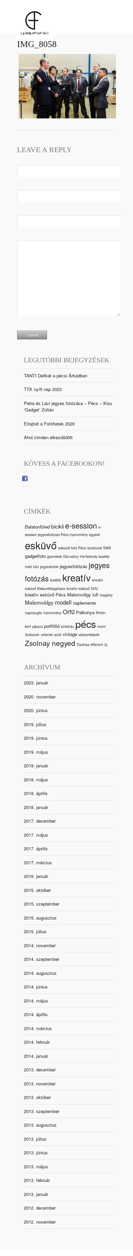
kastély (55, 579)
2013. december (40, 1069)
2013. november (40, 1083)
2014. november (40, 945)
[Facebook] (25, 479)
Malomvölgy (39, 602)
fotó (107, 547)
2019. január (36, 765)
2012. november (40, 1221)
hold (28, 566)
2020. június (36, 710)
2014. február (37, 1042)
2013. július (35, 1139)
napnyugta (33, 612)
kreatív (76, 577)
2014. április (36, 1014)
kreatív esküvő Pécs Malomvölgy (58, 594)
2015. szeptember (41, 903)
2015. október (37, 890)
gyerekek (54, 556)
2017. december (40, 821)
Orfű (69, 611)
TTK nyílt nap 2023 (43, 389)
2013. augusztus (40, 1125)
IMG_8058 (37, 44)
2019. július (35, 724)
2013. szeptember (41, 1111)
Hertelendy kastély (94, 556)
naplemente (84, 603)
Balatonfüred (37, 526)
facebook (94, 547)
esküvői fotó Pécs (72, 547)
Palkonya (85, 612)
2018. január (36, 807)
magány (106, 594)
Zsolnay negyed (50, 643)
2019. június (36, 738)
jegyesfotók (49, 566)
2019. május (36, 752)
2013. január (36, 1194)
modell (63, 602)
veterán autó (51, 634)
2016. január (36, 876)
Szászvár (32, 634)
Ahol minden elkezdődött (48, 437)
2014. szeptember (41, 959)
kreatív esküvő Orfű (82, 588)
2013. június (36, 1152)
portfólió (52, 626)
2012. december (40, 1207)
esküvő (41, 545)
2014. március (38, 1028)
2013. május (36, 1166)
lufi (95, 594)
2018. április (36, 793)
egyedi (94, 534)
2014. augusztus (40, 973)
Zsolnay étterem (90, 644)
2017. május (36, 835)
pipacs (37, 626)
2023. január (36, 682)
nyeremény (52, 612)
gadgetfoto (35, 556)
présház (67, 626)
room (101, 626)
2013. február (37, 1180)
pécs (85, 624)
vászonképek (88, 634)
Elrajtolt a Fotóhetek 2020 (49, 423)
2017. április (36, 848)
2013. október (37, 1097)
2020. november (40, 696)
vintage (70, 634)
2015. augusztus (40, 917)
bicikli (57, 526)
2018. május (36, 779)
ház (36, 566)
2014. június (36, 986)
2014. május (36, 1000)
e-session (81, 525)
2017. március (38, 862)
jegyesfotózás (73, 566)
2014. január (36, 1056)
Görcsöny (70, 556)
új (105, 644)
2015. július (35, 931)
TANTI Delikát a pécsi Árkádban (55, 375)
